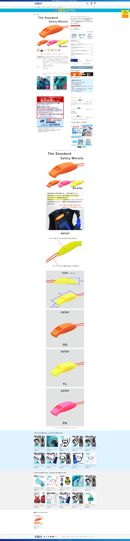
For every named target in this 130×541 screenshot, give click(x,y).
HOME (35, 13)
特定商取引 (85, 536)
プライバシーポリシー (91, 536)
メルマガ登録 (72, 536)
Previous (33, 0)
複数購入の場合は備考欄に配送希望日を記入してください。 (79, 53)
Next (96, 0)
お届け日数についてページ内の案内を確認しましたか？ (79, 44)
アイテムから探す (37, 7)
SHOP (44, 7)
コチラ (77, 40)
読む (54, 7)
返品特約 (68, 536)
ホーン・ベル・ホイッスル (45, 13)
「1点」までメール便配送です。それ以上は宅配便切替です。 (79, 50)
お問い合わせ (63, 536)
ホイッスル (52, 13)
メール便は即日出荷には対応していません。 (77, 47)
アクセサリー (39, 13)
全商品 (38, 14)
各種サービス (49, 7)
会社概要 (81, 536)
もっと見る (60, 7)
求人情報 (77, 536)
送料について (78, 84)
